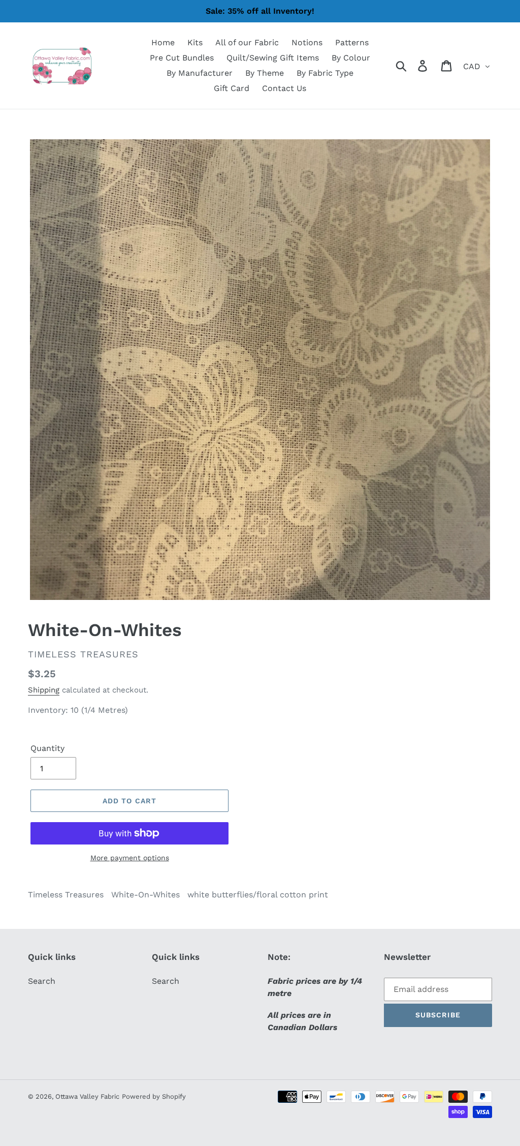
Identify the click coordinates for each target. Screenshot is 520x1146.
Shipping (43, 690)
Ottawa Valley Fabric (87, 1096)
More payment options (129, 858)
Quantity (47, 748)
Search (41, 981)
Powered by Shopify (154, 1096)
